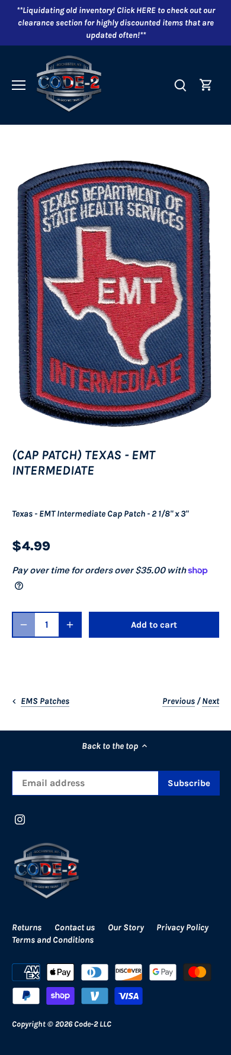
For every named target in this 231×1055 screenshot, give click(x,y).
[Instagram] (20, 819)
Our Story (126, 927)
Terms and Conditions (53, 939)
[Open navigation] (18, 85)
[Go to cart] (206, 85)
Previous (178, 701)
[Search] (180, 85)
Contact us (74, 927)
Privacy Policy (182, 927)
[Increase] (70, 624)
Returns (26, 927)
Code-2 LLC (92, 1024)
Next (210, 701)
